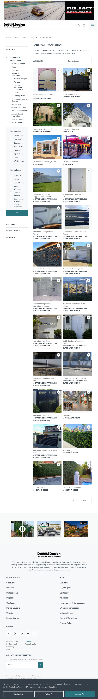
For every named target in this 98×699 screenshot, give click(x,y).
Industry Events (66, 613)
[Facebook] (8, 633)
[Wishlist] (84, 25)
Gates (16, 93)
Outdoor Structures (19, 111)
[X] (15, 633)
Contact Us (64, 593)
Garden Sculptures (18, 108)
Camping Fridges (18, 64)
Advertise (64, 598)
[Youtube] (28, 633)
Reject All (49, 694)
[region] (49, 689)
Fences (17, 82)
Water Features (17, 123)
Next (84, 501)
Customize (18, 694)
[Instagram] (21, 633)
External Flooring (18, 70)
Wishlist (9, 613)
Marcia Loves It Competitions (72, 603)
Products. (11, 50)
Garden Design (17, 104)
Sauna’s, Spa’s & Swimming (17, 115)
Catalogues (11, 603)
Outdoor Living (15, 60)
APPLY (17, 213)
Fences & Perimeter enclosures (18, 87)
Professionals (13, 231)
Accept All (79, 694)
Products (10, 588)
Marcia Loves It (13, 608)
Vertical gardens (17, 119)
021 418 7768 (31, 641)
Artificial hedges (20, 79)
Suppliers (10, 224)
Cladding (15, 67)
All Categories (12, 57)
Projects (10, 237)
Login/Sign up (12, 618)
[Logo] (39, 25)
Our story (64, 583)
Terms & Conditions (68, 618)
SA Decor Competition (69, 608)
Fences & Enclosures (15, 75)
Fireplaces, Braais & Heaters (19, 100)
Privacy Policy (66, 623)
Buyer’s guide (65, 588)
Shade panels (19, 96)
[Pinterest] (34, 633)
